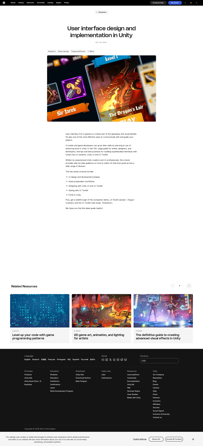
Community (41, 2)
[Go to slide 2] (182, 285)
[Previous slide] (173, 285)
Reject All (156, 439)
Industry (21, 2)
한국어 (92, 359)
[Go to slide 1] (179, 285)
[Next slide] (189, 285)
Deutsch (35, 359)
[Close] (193, 439)
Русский (84, 359)
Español (76, 359)
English (27, 359)
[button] (158, 3)
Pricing (66, 2)
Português (61, 359)
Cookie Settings (139, 439)
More (92, 51)
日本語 (43, 359)
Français (51, 359)
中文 (69, 359)
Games (13, 2)
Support (58, 2)
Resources (30, 2)
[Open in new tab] (40, 381)
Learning (50, 2)
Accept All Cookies (174, 439)
